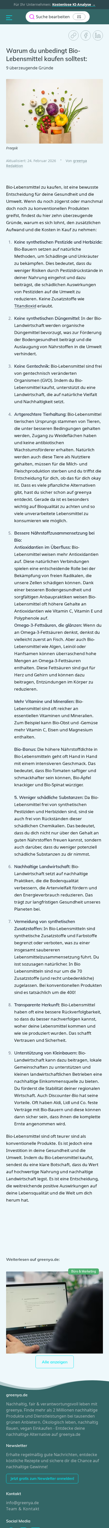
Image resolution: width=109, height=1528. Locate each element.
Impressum (15, 1510)
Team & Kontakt (22, 1461)
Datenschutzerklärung (44, 1510)
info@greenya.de (21, 1455)
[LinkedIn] (98, 35)
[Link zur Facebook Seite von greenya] (11, 1484)
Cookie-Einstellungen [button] (23, 1518)
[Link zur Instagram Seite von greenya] (23, 1484)
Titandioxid (33, 293)
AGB (67, 1510)
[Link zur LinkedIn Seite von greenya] (35, 1484)
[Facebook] (86, 35)
